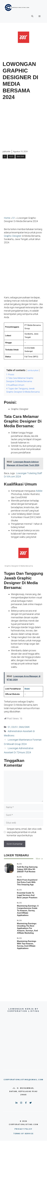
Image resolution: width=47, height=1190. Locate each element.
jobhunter (6, 151)
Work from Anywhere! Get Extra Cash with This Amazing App (27, 882)
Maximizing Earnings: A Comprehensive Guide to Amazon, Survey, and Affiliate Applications (28, 910)
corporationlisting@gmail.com (23, 1080)
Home (7, 218)
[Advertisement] (23, 125)
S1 (5, 156)
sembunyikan (33, 370)
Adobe (39, 490)
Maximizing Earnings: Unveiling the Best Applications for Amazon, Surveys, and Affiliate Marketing (27, 928)
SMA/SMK (20, 156)
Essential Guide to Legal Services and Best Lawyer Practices (27, 895)
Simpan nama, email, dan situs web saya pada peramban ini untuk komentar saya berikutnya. (24, 832)
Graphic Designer (12, 235)
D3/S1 (11, 156)
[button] (32, 16)
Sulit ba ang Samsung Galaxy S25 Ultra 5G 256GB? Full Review (27, 869)
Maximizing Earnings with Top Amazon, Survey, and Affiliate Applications (26, 944)
